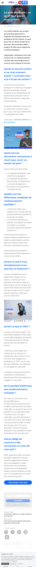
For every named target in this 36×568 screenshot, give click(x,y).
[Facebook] (6, 532)
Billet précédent (9, 512)
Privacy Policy (25, 505)
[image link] (18, 137)
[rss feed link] (7, 537)
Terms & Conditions (12, 505)
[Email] (25, 532)
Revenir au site (9, 528)
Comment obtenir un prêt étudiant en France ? (18, 515)
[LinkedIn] (19, 532)
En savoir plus (14, 560)
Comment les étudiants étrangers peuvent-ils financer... (17, 522)
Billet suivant (8, 519)
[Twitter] (12, 532)
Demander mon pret (18, 482)
